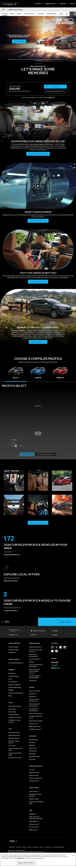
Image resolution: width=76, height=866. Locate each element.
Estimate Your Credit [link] (15, 757)
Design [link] (19, 13)
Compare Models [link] (14, 676)
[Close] (73, 856)
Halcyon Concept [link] (34, 772)
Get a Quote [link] (12, 745)
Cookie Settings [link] (34, 799)
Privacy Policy (20, 858)
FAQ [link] (67, 13)
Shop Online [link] (12, 709)
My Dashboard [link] (33, 740)
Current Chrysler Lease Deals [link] (15, 749)
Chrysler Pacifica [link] (13, 647)
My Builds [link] (32, 745)
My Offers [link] (32, 742)
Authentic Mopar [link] (34, 705)
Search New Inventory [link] (15, 706)
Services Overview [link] (34, 691)
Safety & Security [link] (29, 13)
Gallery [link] (12, 13)
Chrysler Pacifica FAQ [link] (15, 687)
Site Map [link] (55, 631)
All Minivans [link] (12, 652)
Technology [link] (40, 13)
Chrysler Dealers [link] (13, 714)
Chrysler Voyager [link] (14, 650)
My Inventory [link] (33, 748)
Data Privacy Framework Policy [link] (36, 802)
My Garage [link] (32, 753)
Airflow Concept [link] (33, 775)
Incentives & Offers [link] (14, 732)
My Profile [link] (32, 759)
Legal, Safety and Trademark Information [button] (36, 817)
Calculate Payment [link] (14, 738)
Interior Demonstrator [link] (35, 778)
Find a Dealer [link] (12, 712)
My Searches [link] (33, 751)
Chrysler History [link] (34, 781)
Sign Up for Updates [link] (14, 684)
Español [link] (54, 635)
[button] (39, 3)
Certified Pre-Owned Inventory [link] (15, 721)
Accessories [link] (32, 680)
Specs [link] (61, 13)
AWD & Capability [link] (52, 13)
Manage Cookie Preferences (26, 862)
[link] (10, 3)
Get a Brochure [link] (13, 682)
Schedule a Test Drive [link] (15, 717)
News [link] (10, 696)
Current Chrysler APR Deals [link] (15, 754)
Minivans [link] (11, 690)
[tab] (16, 373)
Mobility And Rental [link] (35, 726)
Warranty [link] (32, 662)
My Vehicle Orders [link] (34, 756)
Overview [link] (4, 13)
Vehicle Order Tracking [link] (35, 721)
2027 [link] (3, 9)
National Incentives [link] (14, 735)
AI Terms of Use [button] (34, 827)
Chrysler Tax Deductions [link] (16, 693)
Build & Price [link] (12, 673)
